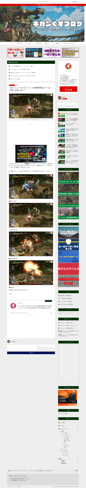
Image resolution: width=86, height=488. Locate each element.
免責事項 (19, 486)
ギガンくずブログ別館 (63, 413)
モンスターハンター (69, 429)
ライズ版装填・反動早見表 (66, 298)
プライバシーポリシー (12, 486)
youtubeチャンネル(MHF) (68, 43)
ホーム (12, 43)
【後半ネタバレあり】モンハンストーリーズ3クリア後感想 (22, 72)
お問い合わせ (39, 43)
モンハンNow (65, 434)
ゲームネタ (69, 425)
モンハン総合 (69, 450)
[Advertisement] (31, 134)
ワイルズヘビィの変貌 (64, 322)
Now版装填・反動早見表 (65, 295)
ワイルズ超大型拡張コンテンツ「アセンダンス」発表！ (22, 66)
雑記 (69, 458)
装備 (65, 442)
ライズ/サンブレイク (67, 436)
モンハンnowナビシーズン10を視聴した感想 (19, 69)
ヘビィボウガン (12, 85)
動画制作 (69, 460)
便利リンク (47, 43)
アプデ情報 (66, 445)
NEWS (69, 431)
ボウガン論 (66, 439)
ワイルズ (64, 443)
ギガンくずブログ (43, 1)
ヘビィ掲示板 (56, 43)
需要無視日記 (69, 463)
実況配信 (69, 461)
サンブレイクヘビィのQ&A (66, 301)
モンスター (69, 449)
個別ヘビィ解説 (67, 440)
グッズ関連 (69, 422)
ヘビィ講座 (66, 437)
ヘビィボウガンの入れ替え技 (66, 304)
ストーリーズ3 (65, 455)
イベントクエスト (28, 43)
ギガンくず (73, 325)
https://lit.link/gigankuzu (22, 312)
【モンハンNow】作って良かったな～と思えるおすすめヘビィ (23, 75)
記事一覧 (19, 43)
